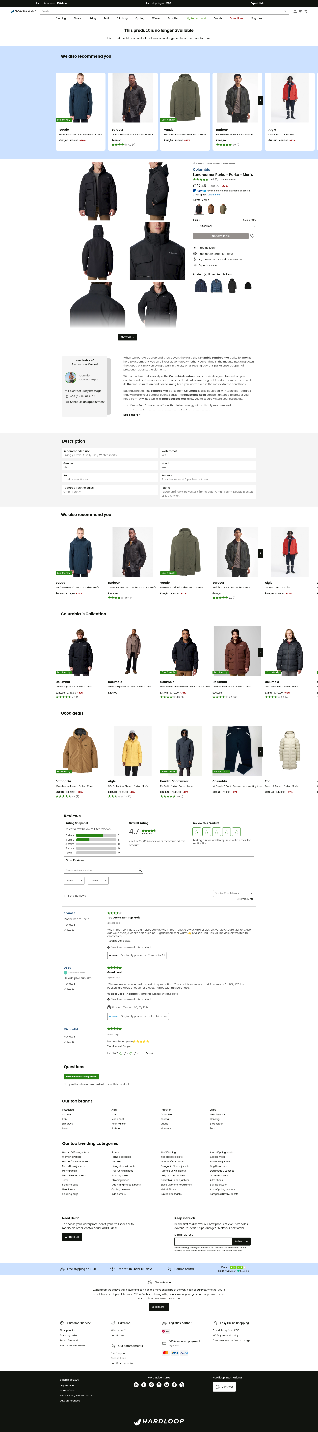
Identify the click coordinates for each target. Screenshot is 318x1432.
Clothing (61, 18)
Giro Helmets (217, 1157)
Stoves (115, 1152)
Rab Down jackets (220, 1161)
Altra (114, 1110)
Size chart (249, 219)
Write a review (228, 180)
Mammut (166, 1128)
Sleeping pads (70, 1185)
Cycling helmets (120, 1189)
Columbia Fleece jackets (175, 1180)
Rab (64, 1119)
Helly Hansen (118, 1124)
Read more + (132, 415)
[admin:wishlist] (252, 236)
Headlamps (68, 1189)
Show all (125, 337)
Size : (196, 219)
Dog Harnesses (218, 1166)
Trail (106, 18)
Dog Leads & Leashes (222, 1171)
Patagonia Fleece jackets (175, 1166)
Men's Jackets (213, 164)
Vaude (164, 1124)
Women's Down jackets (75, 1152)
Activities (173, 18)
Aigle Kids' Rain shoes (173, 1161)
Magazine (256, 18)
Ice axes (116, 1161)
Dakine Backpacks (171, 1194)
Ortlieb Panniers (219, 1175)
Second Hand (198, 18)
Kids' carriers (118, 1194)
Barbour (116, 1128)
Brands (218, 18)
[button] (98, 191)
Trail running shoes (122, 1171)
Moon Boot (117, 1119)
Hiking (92, 18)
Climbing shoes (120, 1180)
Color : (201, 199)
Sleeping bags (70, 1194)
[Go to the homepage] (195, 163)
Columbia (201, 169)
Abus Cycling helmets (222, 1189)
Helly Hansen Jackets (173, 1175)
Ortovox (66, 1114)
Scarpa (165, 1119)
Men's (201, 164)
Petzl (212, 1128)
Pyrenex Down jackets (173, 1171)
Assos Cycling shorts (221, 1152)
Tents (65, 1180)
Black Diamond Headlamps (176, 1185)
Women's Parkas (71, 1157)
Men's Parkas (229, 164)
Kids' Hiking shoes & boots (126, 1185)
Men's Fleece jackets (74, 1175)
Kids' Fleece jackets (172, 1157)
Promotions (236, 18)
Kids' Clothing (168, 1152)
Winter (156, 18)
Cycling (139, 18)
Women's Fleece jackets (76, 1161)
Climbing (122, 18)
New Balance (217, 1114)
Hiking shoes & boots (123, 1166)
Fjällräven (166, 1110)
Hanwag (214, 1119)
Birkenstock (216, 1124)
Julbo (213, 1110)
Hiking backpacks (121, 1157)
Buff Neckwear (218, 1185)
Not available (221, 236)
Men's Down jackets (73, 1166)
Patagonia (68, 1110)
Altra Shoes (216, 1180)
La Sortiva (67, 1124)
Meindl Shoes (168, 1189)
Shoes (77, 18)
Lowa (65, 1128)
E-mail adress (183, 1234)
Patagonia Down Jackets (224, 1194)
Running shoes (119, 1175)
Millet (114, 1114)
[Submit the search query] (286, 12)
